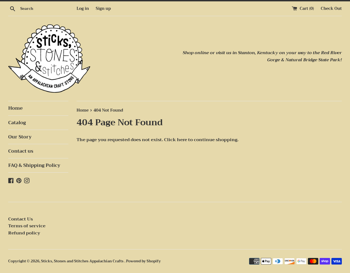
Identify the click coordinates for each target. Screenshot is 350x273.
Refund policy (24, 233)
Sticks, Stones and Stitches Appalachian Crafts (82, 261)
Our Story (20, 137)
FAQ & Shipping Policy (34, 165)
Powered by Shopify (143, 261)
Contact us (20, 151)
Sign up (103, 8)
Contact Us (20, 219)
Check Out (331, 8)
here (182, 140)
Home (15, 108)
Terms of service (26, 226)
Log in (83, 8)
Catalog (17, 123)
